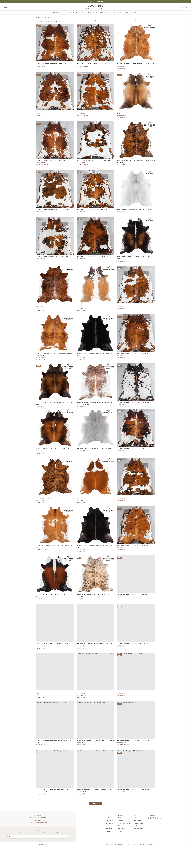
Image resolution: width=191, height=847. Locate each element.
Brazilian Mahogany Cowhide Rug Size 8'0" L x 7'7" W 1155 (54, 595)
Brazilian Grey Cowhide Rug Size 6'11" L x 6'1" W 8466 (135, 209)
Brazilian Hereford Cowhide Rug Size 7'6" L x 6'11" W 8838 (53, 741)
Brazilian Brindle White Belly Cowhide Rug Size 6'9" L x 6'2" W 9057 (135, 64)
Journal (96, 8)
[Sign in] (182, 7)
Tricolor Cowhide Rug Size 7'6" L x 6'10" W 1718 (133, 448)
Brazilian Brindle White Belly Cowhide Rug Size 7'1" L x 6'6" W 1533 (136, 161)
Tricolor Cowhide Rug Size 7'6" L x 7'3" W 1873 (132, 546)
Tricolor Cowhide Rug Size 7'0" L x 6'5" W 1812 (92, 209)
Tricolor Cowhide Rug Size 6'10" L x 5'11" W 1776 (52, 256)
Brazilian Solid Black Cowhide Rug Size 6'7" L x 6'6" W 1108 (95, 546)
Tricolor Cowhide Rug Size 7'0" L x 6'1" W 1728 (132, 305)
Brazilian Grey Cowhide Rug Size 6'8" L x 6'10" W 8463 (94, 448)
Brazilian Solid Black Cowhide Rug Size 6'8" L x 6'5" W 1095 (95, 354)
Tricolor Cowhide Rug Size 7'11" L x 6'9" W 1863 (133, 402)
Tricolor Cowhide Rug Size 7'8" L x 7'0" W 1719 (132, 692)
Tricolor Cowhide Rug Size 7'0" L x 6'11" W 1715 (132, 835)
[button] (186, 7)
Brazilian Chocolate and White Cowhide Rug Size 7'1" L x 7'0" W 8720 (95, 790)
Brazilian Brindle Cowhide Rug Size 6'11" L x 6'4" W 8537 (95, 741)
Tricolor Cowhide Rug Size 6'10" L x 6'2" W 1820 (52, 209)
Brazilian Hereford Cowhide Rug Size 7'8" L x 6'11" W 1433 (94, 498)
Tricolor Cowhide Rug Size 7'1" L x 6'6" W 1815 (51, 112)
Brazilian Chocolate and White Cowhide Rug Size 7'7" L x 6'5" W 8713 (95, 306)
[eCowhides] (95, 6)
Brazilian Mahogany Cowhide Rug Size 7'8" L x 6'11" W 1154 (135, 257)
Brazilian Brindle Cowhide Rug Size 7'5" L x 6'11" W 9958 (95, 835)
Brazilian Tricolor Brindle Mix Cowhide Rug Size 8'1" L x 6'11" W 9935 (95, 644)
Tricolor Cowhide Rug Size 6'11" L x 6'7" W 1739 (133, 789)
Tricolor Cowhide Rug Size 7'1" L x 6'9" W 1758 (132, 643)
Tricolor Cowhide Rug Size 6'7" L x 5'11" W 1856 (133, 354)
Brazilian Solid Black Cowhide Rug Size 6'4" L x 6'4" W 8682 (54, 836)
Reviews (108, 8)
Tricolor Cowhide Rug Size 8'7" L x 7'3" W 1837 (51, 160)
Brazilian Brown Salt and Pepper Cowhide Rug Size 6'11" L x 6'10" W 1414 (94, 403)
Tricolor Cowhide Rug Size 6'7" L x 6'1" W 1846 (92, 63)
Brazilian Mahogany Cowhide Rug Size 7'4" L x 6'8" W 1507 (135, 113)
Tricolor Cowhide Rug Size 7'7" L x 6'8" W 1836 (92, 256)
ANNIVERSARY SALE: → (95, 1)
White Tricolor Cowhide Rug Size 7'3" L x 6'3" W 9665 (94, 160)
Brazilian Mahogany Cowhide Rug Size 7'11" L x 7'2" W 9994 (54, 693)
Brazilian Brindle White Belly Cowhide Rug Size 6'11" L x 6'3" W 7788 (54, 354)
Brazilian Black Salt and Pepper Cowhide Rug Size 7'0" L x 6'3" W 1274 (95, 693)
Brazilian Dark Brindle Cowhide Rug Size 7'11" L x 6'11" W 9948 (54, 403)
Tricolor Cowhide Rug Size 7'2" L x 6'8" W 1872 (92, 112)
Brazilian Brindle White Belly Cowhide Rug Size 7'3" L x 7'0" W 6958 (54, 306)
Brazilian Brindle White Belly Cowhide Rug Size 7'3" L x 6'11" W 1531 (95, 595)
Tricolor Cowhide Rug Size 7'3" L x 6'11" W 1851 (51, 63)
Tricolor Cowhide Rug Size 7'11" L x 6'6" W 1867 (133, 741)
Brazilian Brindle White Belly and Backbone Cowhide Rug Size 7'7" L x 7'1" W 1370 (54, 498)
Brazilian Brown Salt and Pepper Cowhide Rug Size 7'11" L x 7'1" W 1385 (53, 790)
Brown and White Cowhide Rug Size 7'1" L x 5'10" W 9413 (54, 546)
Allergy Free (90, 8)
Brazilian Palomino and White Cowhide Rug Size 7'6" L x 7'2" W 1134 (54, 644)
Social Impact (84, 8)
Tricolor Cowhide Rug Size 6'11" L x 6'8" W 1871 (133, 594)
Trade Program (102, 8)
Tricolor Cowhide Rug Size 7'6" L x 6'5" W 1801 (132, 497)
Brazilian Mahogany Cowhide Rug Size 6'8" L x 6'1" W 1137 (54, 449)
